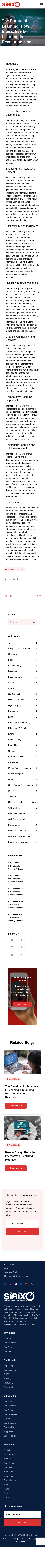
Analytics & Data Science (20, 648)
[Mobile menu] (41, 4)
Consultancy (9, 1467)
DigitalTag (8, 1366)
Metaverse (13, 762)
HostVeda (8, 1383)
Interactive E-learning (16, 569)
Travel (6, 1489)
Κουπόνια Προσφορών (19, 842)
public (11, 791)
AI (9, 643)
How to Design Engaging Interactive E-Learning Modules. (20, 1156)
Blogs (11, 660)
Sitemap (14, 1538)
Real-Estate (9, 1463)
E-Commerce (10, 1476)
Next (39, 596)
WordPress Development (20, 836)
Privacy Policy (28, 1538)
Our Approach (10, 1343)
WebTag (7, 1379)
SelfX (6, 1374)
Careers (7, 1419)
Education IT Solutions (18, 728)
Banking (7, 1459)
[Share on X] (9, 579)
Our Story (8, 1347)
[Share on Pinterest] (14, 579)
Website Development (18, 830)
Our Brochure (10, 1423)
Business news (15, 677)
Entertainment (10, 1480)
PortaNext (8, 1387)
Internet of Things (16, 756)
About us (8, 1338)
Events (11, 734)
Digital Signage (15, 705)
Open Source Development (20, 785)
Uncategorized (15, 802)
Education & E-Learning (19, 722)
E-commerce (14, 711)
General (12, 751)
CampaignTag (10, 1370)
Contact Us (9, 1427)
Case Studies (10, 1265)
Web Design (14, 808)
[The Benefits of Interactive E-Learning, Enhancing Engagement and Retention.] (22, 1062)
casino (11, 682)
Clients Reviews (11, 1414)
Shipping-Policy (11, 1272)
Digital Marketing (16, 700)
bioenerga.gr (14, 654)
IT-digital (8, 1450)
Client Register (10, 1436)
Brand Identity (27, 53)
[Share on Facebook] (5, 579)
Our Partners (9, 1410)
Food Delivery (14, 739)
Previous (8, 596)
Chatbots (12, 688)
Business (12, 671)
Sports (7, 1485)
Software (12, 796)
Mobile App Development (19, 768)
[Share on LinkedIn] (18, 579)
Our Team (8, 1351)
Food (6, 1493)
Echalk (11, 717)
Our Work (8, 1401)
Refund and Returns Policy (16, 1276)
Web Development (16, 813)
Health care (9, 1454)
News (11, 779)
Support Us (9, 1432)
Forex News (14, 745)
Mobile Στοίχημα (16, 774)
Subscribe (22, 1005)
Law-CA (7, 1497)
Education (8, 1472)
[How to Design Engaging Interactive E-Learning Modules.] (22, 1128)
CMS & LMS (14, 694)
